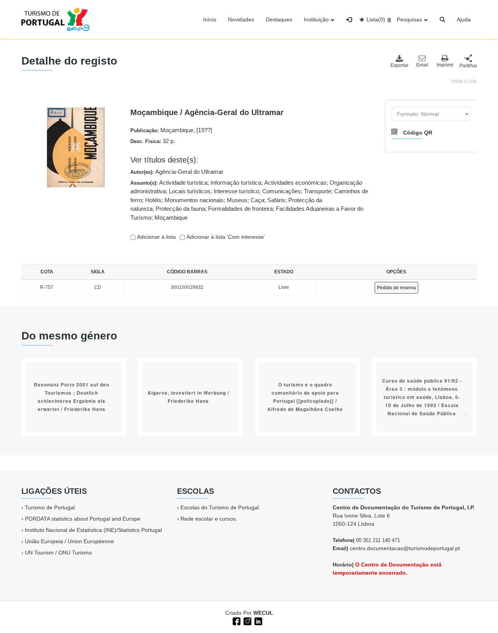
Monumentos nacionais (194, 200)
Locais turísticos (189, 191)
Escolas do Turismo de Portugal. (220, 507)
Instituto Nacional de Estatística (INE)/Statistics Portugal (93, 530)
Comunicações (281, 191)
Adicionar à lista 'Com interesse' (225, 237)
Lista (375, 19)
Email (422, 65)
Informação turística (235, 182)
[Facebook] (236, 620)
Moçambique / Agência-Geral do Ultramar (207, 112)
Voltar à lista (464, 81)
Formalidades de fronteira (240, 208)
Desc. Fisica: (152, 141)
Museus (237, 200)
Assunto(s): (249, 200)
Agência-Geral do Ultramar (189, 171)
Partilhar (468, 65)
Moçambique (171, 217)
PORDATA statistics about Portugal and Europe (82, 519)
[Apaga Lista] (388, 19)
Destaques (279, 19)
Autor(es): (176, 171)
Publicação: (171, 130)
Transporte (317, 191)
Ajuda (464, 19)
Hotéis (153, 200)
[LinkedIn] (257, 620)
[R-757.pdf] (75, 146)
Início (209, 19)
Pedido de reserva (396, 287)
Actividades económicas (295, 182)
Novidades (241, 19)
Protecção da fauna (180, 208)
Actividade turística (183, 182)
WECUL (263, 613)
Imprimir (445, 65)
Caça (257, 200)
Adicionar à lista (155, 237)
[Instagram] (247, 620)
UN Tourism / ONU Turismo (58, 552)
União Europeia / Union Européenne (69, 541)
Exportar (399, 65)
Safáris (276, 200)
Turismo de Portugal (50, 507)
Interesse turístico (236, 191)
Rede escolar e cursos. (209, 519)
